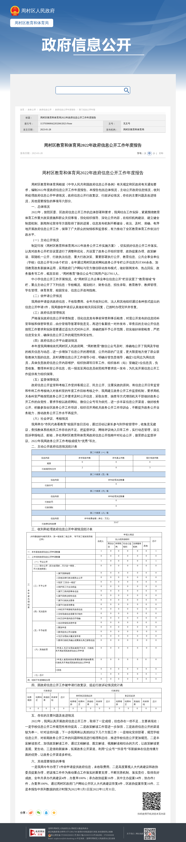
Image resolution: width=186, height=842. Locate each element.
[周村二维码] (150, 834)
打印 (161, 153)
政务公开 (32, 110)
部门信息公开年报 (87, 110)
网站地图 (139, 834)
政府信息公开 (45, 110)
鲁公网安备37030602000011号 (64, 835)
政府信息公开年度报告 (65, 110)
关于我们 (130, 834)
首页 (22, 110)
